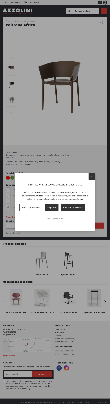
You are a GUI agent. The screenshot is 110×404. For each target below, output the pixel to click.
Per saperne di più (55, 218)
